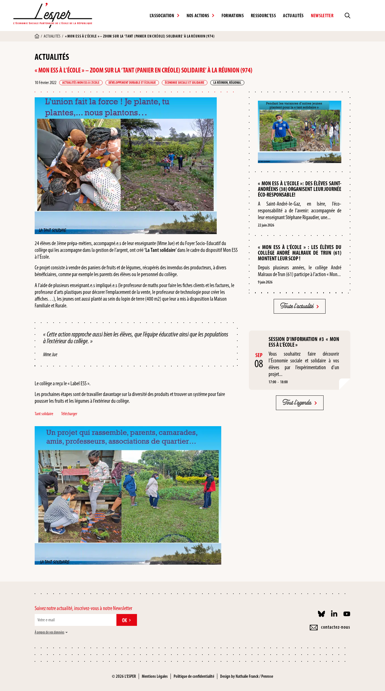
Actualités (293, 15)
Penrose (267, 676)
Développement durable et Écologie (132, 83)
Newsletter (322, 15)
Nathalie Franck (247, 676)
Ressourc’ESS (263, 15)
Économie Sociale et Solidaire (184, 83)
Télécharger (69, 413)
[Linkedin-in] (334, 613)
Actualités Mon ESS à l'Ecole (80, 83)
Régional (235, 83)
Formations (233, 15)
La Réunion (220, 83)
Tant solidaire (44, 413)
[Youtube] (346, 613)
